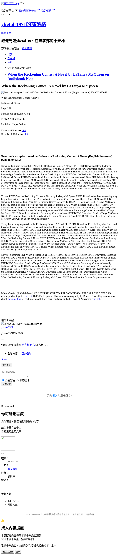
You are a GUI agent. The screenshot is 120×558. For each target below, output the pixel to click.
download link (15, 299)
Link (24, 130)
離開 (18, 552)
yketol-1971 (7, 327)
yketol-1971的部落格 (23, 24)
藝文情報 (27, 48)
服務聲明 (90, 514)
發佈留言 (6, 384)
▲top (4, 359)
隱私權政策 (77, 514)
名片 (10, 62)
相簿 (10, 54)
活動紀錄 (26, 353)
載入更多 (6, 365)
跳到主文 (6, 33)
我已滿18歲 (7, 552)
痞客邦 (25, 344)
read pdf (28, 296)
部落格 (11, 58)
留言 (32, 344)
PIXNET (36, 514)
